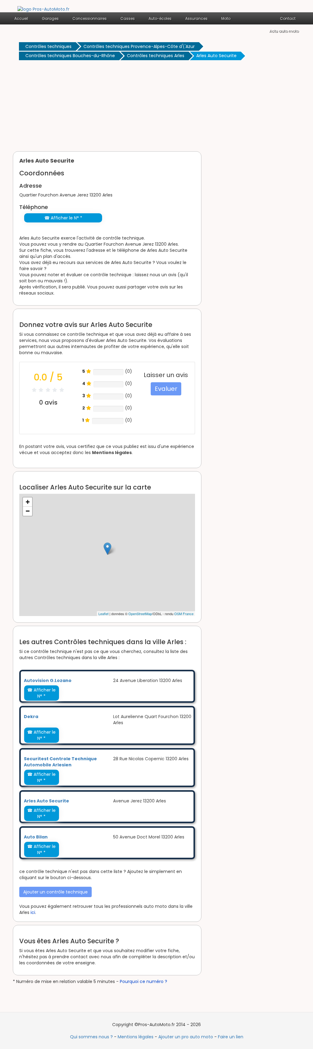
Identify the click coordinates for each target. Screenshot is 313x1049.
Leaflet (103, 613)
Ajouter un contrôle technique (55, 892)
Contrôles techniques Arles (155, 56)
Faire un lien (230, 1037)
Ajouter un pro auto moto (185, 1037)
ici (33, 912)
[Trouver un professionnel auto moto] (43, 9)
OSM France (183, 613)
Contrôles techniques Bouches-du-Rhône (70, 56)
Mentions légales (112, 452)
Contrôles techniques (48, 46)
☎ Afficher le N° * (63, 218)
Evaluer (166, 388)
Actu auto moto (284, 31)
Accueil (21, 18)
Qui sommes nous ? (91, 1037)
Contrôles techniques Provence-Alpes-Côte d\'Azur (139, 46)
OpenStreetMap (140, 613)
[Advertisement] (156, 107)
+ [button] (28, 502)
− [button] (28, 511)
